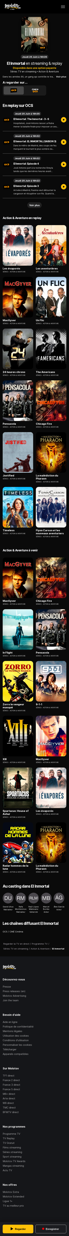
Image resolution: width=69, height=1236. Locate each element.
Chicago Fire (44, 423)
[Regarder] (63, 120)
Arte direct (9, 1098)
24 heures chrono (14, 372)
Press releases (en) (14, 991)
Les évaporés (11, 268)
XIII (5, 759)
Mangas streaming (13, 1165)
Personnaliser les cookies (17, 1044)
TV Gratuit (9, 1143)
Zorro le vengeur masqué (13, 706)
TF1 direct (8, 1075)
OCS (5, 931)
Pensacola (9, 423)
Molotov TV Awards (14, 1161)
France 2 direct (11, 1080)
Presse (7, 986)
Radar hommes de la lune (15, 867)
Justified (8, 475)
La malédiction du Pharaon (47, 477)
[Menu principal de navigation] (63, 7)
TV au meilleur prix (13, 1205)
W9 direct (8, 1103)
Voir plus (61, 76)
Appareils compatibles (15, 1054)
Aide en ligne (10, 1022)
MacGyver (9, 320)
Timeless (9, 530)
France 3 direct (11, 1084)
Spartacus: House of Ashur (16, 812)
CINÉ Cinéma (16, 931)
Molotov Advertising (14, 995)
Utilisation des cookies (16, 1035)
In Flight (8, 652)
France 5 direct (11, 1089)
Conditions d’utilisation (16, 1040)
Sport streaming (12, 1156)
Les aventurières (47, 268)
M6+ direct (9, 1093)
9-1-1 (39, 704)
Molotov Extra (11, 1192)
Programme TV (11, 1133)
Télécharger (9, 1049)
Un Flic (40, 320)
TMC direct (9, 1107)
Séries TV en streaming (23, 71)
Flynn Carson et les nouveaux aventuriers (50, 532)
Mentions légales (12, 1031)
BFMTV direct (11, 1112)
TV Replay (9, 1138)
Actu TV (7, 1170)
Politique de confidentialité (18, 1026)
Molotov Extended (13, 1196)
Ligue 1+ (7, 1201)
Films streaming (12, 1147)
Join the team (11, 1000)
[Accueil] (12, 6)
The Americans (45, 372)
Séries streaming (12, 1152)
